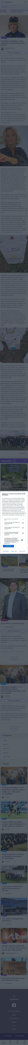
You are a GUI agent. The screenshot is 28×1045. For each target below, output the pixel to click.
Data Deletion (6, 551)
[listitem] (14, 519)
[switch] (22, 523)
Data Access (14, 551)
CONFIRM (8, 546)
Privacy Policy (22, 551)
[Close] (25, 494)
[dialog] (14, 522)
